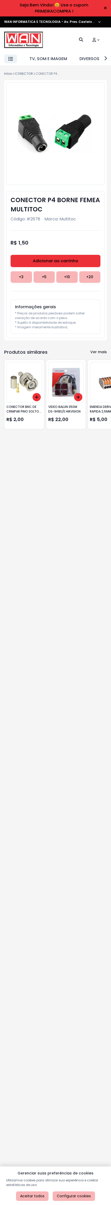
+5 (44, 276)
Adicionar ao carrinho (55, 261)
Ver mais (98, 351)
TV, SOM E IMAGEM (48, 59)
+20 (89, 276)
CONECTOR (24, 73)
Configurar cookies (74, 1196)
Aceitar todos (32, 1196)
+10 (67, 276)
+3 (21, 276)
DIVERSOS (89, 59)
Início (8, 73)
